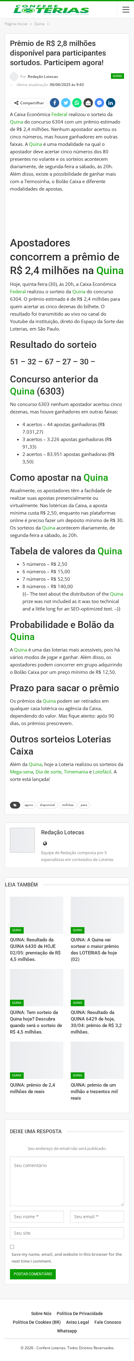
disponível (47, 805)
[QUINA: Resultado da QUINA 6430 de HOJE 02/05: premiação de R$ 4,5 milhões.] (36, 915)
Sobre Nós (41, 1313)
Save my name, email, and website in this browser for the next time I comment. (67, 1257)
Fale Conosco (107, 1322)
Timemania (76, 771)
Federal (59, 114)
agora (29, 805)
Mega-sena (21, 771)
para (84, 805)
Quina (117, 76)
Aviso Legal (77, 1322)
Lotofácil (102, 771)
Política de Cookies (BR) (37, 1322)
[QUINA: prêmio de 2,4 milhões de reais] (36, 1060)
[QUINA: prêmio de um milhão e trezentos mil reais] (97, 1060)
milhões (68, 805)
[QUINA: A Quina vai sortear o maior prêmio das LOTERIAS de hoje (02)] (97, 915)
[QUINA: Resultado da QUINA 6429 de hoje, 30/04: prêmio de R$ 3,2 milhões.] (97, 987)
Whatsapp (67, 1330)
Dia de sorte (48, 771)
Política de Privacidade (80, 1313)
